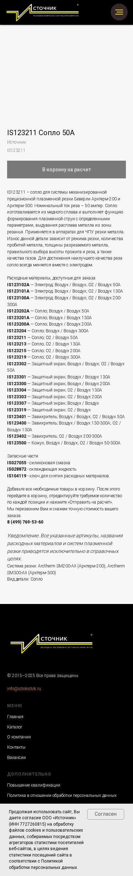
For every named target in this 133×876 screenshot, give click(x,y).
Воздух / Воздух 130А (70, 317)
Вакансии (16, 757)
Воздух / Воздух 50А (68, 311)
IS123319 (17, 409)
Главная (15, 716)
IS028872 (16, 469)
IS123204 (17, 330)
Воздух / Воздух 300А (67, 330)
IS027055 (16, 462)
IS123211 (17, 337)
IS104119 (16, 475)
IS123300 (17, 383)
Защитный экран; (49, 363)
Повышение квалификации (33, 785)
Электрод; (44, 291)
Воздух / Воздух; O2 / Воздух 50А (92, 416)
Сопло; (41, 311)
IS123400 (17, 423)
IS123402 (17, 436)
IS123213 (17, 344)
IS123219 (17, 357)
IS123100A (19, 297)
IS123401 (17, 416)
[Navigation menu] (119, 12)
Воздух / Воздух (83, 403)
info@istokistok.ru (24, 688)
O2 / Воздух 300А (63, 357)
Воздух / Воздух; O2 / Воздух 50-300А (83, 442)
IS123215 (17, 350)
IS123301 (17, 377)
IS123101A (19, 291)
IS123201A (19, 317)
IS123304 (17, 390)
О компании (19, 736)
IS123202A (19, 311)
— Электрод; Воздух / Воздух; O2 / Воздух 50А (76, 284)
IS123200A (19, 324)
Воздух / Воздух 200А (70, 324)
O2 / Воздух (79, 409)
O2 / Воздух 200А (63, 350)
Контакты (16, 747)
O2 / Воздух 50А (61, 337)
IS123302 (17, 363)
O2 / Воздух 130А (63, 344)
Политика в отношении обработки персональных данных (62, 795)
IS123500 (17, 442)
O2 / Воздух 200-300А (80, 436)
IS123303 (17, 396)
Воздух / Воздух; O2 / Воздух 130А (88, 291)
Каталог (14, 727)
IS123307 (17, 403)
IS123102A (19, 284)
